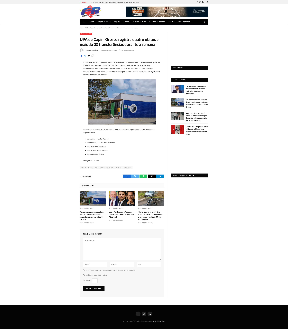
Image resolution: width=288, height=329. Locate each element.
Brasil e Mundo (139, 22)
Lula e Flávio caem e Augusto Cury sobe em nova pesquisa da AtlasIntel (121, 214)
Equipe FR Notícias (158, 321)
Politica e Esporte (157, 22)
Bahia (126, 22)
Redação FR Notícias (92, 50)
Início (91, 22)
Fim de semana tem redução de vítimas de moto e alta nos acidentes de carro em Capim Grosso (116, 2)
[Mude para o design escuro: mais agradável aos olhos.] (207, 2)
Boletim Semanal (86, 167)
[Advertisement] (189, 47)
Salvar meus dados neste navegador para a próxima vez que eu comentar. (111, 270)
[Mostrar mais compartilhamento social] (93, 56)
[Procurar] (204, 21)
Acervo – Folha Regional (179, 22)
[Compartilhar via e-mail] (88, 56)
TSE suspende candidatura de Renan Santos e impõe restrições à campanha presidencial (196, 89)
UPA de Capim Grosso (123, 167)
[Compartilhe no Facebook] (81, 56)
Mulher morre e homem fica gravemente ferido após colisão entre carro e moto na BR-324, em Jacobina (150, 215)
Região (117, 22)
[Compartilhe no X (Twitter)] (85, 56)
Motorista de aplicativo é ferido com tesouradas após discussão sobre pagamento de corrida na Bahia (196, 116)
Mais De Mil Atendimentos (104, 167)
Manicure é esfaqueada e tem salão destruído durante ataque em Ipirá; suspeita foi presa (197, 130)
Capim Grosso (104, 22)
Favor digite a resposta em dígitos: (95, 275)
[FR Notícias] (90, 11)
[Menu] (84, 21)
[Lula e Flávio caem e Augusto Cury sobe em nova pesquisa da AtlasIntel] (122, 198)
